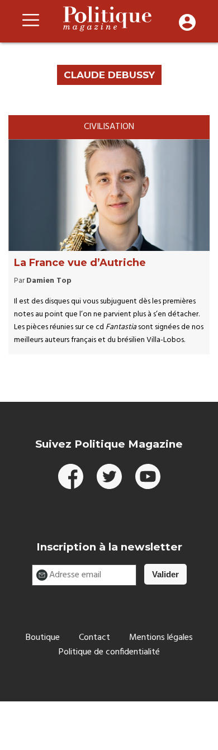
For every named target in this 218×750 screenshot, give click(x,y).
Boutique (43, 637)
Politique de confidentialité (109, 652)
